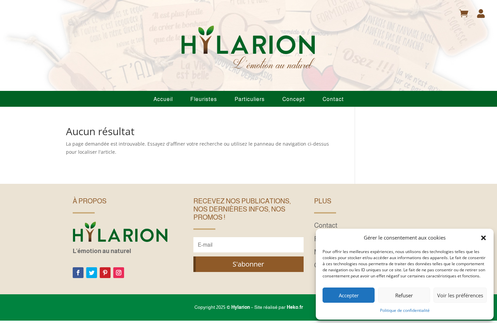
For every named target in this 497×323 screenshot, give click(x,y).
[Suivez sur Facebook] (78, 272)
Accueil (163, 99)
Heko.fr (295, 307)
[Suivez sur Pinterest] (105, 272)
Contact (333, 99)
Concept (293, 99)
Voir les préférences (460, 295)
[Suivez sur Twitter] (91, 272)
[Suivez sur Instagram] (118, 272)
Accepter (349, 295)
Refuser (404, 295)
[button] (483, 237)
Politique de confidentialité (405, 310)
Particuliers (250, 99)
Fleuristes (203, 99)
